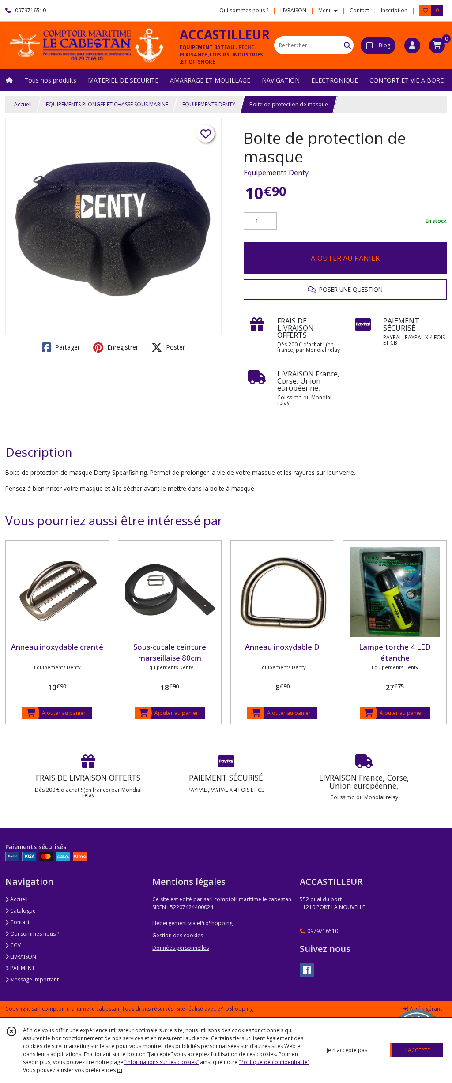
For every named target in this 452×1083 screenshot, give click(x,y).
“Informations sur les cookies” (161, 1062)
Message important (34, 979)
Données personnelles (180, 947)
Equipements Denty (276, 172)
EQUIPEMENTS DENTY (208, 104)
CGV (15, 945)
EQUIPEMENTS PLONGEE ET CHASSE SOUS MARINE (107, 104)
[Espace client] (412, 45)
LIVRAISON (22, 956)
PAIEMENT (22, 968)
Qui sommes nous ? (34, 933)
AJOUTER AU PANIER (345, 258)
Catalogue (22, 910)
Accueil (23, 104)
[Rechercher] (347, 45)
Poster (174, 347)
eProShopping (235, 1008)
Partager (66, 347)
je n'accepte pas (347, 1050)
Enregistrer (121, 347)
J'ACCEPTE (417, 1050)
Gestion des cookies (177, 935)
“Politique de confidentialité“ (274, 1062)
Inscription (394, 10)
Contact (359, 10)
